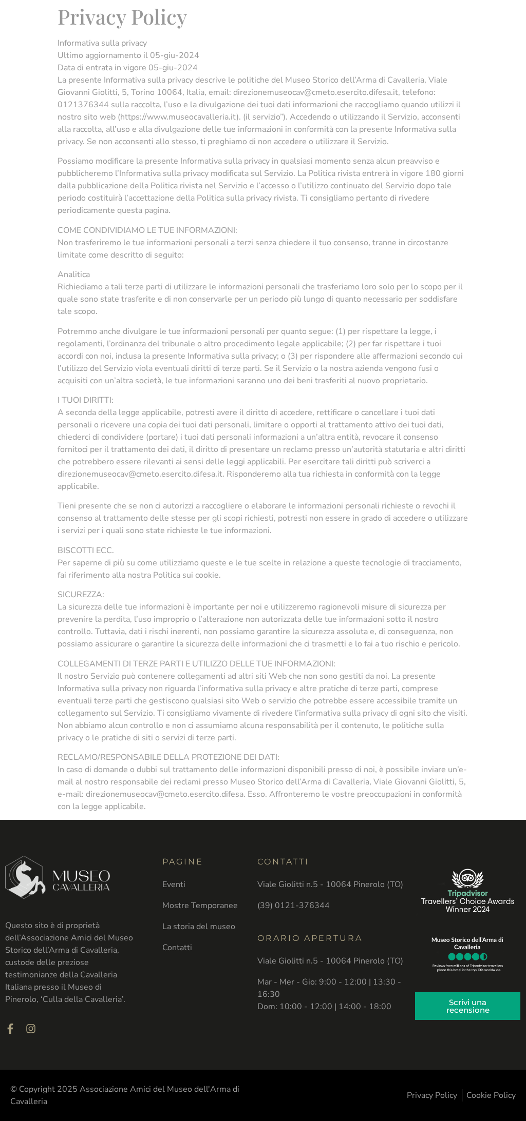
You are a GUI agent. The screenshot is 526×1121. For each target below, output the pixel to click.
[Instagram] (31, 1029)
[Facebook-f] (10, 1029)
